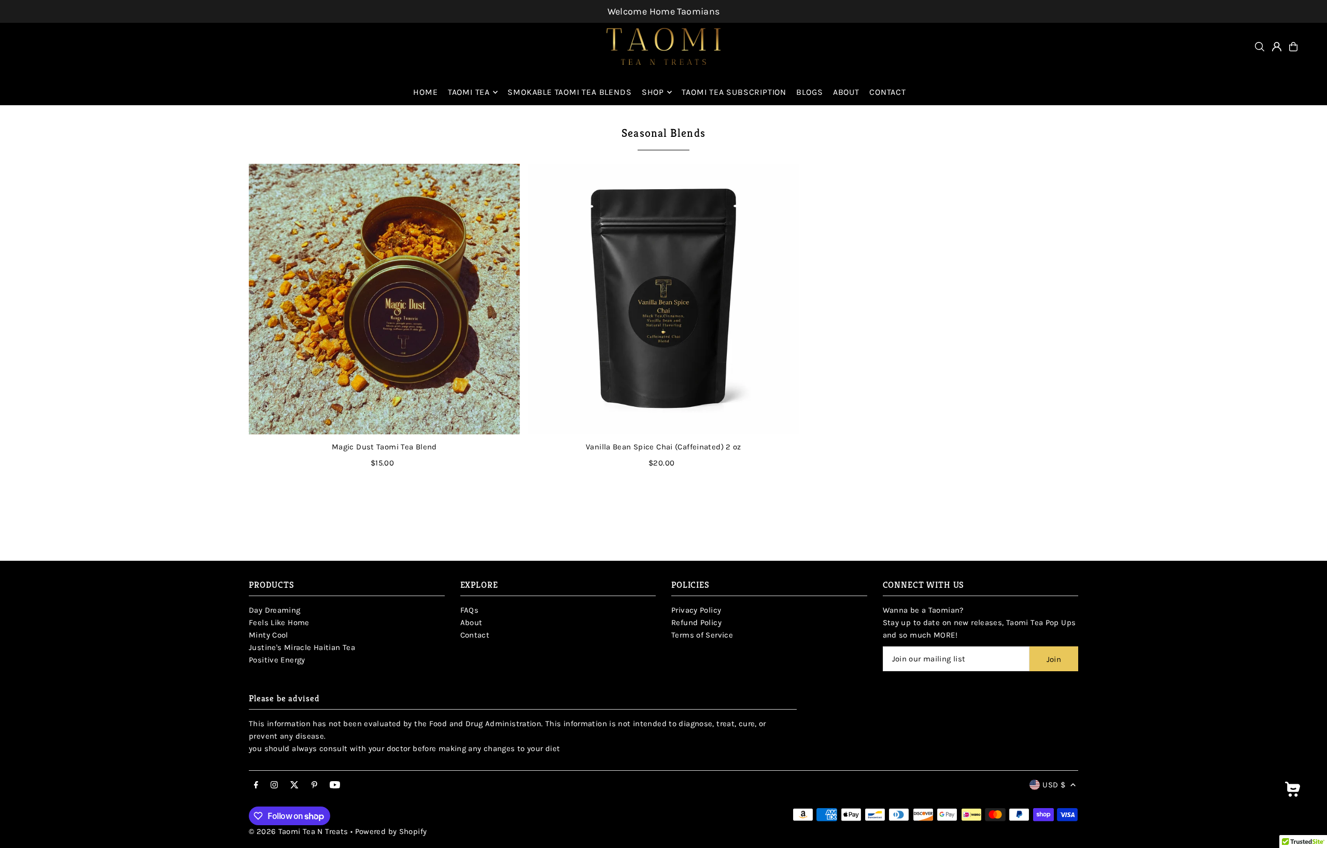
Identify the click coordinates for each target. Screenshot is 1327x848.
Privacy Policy (696, 610)
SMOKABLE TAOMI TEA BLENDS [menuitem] (569, 92)
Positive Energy (277, 660)
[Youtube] (335, 785)
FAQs (469, 610)
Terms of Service (702, 635)
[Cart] (1293, 46)
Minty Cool (268, 635)
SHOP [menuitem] (653, 92)
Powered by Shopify (391, 831)
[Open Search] (1259, 46)
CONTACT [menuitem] (887, 92)
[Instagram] (274, 785)
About (471, 622)
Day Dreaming (275, 610)
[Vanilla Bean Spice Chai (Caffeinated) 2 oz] (663, 299)
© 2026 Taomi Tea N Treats (299, 831)
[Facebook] (256, 785)
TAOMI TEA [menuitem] (469, 92)
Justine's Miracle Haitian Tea (302, 647)
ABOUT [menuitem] (846, 92)
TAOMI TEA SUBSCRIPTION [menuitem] (734, 92)
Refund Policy (696, 622)
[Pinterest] (314, 785)
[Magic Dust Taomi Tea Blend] (384, 299)
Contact (475, 635)
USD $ (1053, 784)
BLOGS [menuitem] (809, 92)
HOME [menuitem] (425, 92)
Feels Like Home (279, 622)
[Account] (1276, 46)
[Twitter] (294, 785)
